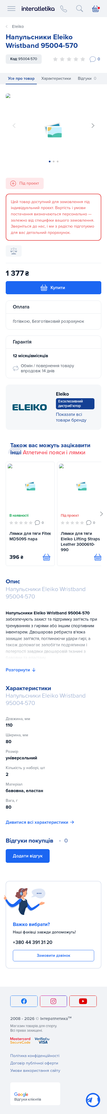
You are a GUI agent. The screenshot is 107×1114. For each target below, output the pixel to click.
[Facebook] (24, 1001)
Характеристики (56, 78)
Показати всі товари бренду (71, 417)
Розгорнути (18, 670)
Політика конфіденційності (34, 1055)
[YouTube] (83, 1001)
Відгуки (87, 78)
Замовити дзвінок (53, 955)
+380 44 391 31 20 (33, 942)
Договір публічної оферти (34, 1063)
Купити (58, 288)
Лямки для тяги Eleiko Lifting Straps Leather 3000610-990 (80, 541)
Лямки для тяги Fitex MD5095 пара (30, 536)
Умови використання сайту (35, 1070)
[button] (93, 125)
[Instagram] (53, 1001)
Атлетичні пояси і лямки (54, 452)
